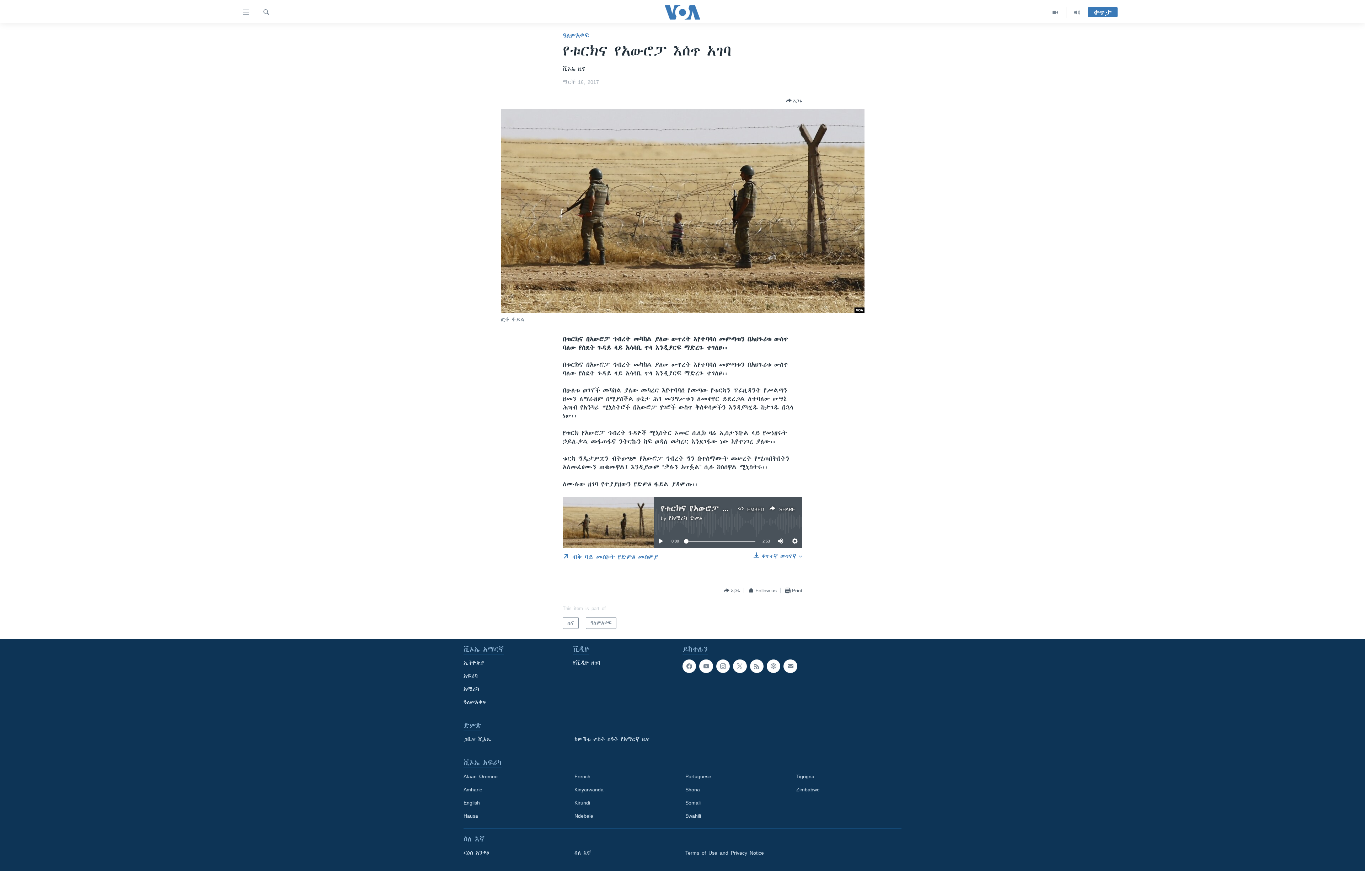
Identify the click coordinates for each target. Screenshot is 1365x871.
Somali (693, 803)
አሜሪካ (471, 689)
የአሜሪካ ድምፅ (685, 518)
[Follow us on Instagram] (723, 666)
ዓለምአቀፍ (576, 35)
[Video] (1055, 12)
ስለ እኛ (582, 853)
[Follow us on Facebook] (689, 666)
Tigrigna (805, 776)
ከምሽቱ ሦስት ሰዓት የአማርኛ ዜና (611, 739)
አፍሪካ (471, 676)
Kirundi (582, 803)
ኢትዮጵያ (474, 663)
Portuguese (698, 776)
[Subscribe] (790, 666)
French (582, 776)
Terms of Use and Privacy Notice (724, 853)
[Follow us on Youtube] (706, 666)
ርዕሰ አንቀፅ (476, 853)
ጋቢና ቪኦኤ (477, 739)
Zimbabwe (808, 789)
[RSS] (757, 666)
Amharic (473, 789)
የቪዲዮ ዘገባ (586, 663)
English (472, 803)
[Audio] (1077, 12)
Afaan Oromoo (481, 776)
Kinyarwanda (589, 789)
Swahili (693, 816)
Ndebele (583, 816)
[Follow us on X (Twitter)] (739, 666)
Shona (692, 789)
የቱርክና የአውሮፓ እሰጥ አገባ (708, 508)
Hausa (471, 816)
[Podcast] (773, 666)
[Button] (794, 100)
